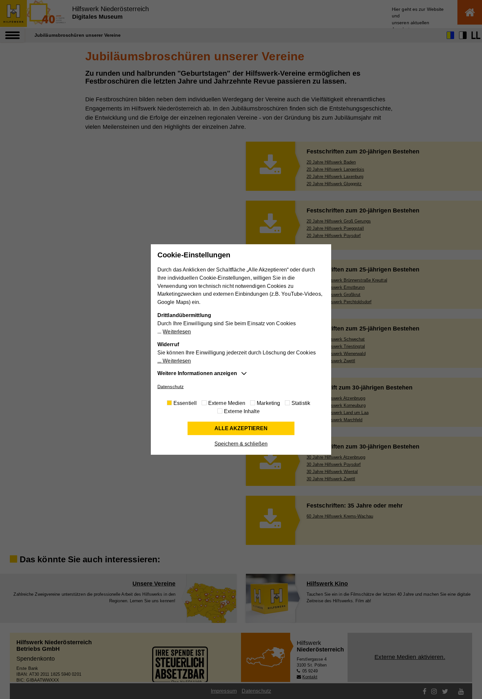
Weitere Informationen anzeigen (197, 373)
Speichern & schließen (241, 444)
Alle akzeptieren (241, 428)
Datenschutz (170, 386)
